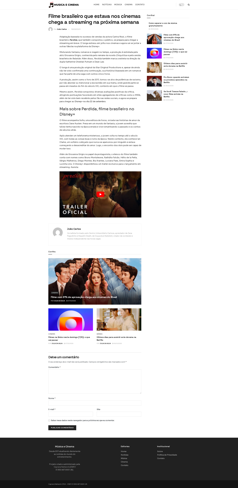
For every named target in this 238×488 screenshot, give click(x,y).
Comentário (54, 367)
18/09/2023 (75, 29)
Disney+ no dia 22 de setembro (90, 101)
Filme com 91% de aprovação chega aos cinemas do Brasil (84, 297)
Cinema (129, 4)
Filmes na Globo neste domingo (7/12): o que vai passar (175, 52)
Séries (100, 334)
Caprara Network (61, 467)
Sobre (160, 451)
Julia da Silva (59, 301)
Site (98, 409)
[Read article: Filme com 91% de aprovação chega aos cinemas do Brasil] (94, 281)
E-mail (52, 409)
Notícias (107, 4)
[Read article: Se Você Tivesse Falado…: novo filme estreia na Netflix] (154, 95)
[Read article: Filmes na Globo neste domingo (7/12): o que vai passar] (70, 319)
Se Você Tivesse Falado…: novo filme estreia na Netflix (176, 94)
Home (96, 4)
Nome (52, 398)
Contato (140, 4)
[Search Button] (189, 4)
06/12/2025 (117, 343)
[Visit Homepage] (63, 5)
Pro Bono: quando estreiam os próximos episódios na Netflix (176, 80)
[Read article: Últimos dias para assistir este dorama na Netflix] (119, 319)
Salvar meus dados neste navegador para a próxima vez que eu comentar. (82, 420)
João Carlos (62, 29)
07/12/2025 (71, 301)
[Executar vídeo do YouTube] (100, 194)
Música (118, 4)
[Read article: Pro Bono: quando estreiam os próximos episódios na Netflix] (154, 81)
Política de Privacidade (167, 455)
